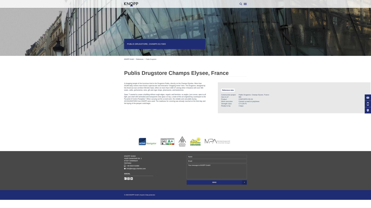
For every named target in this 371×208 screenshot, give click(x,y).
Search (241, 4)
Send (214, 182)
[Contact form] (368, 97)
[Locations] (368, 110)
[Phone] (368, 104)
